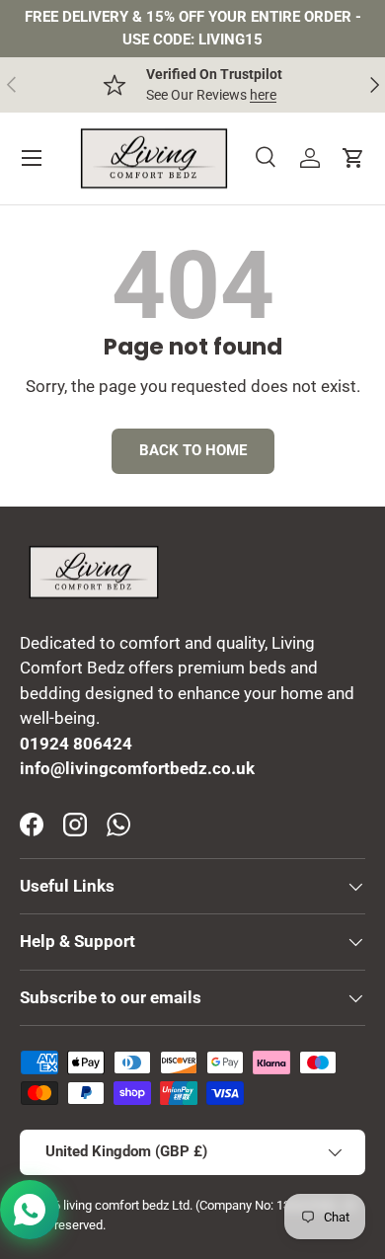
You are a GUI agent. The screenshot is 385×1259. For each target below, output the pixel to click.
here (263, 95)
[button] (353, 158)
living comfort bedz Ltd (126, 1205)
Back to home (193, 450)
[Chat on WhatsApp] (29, 1209)
